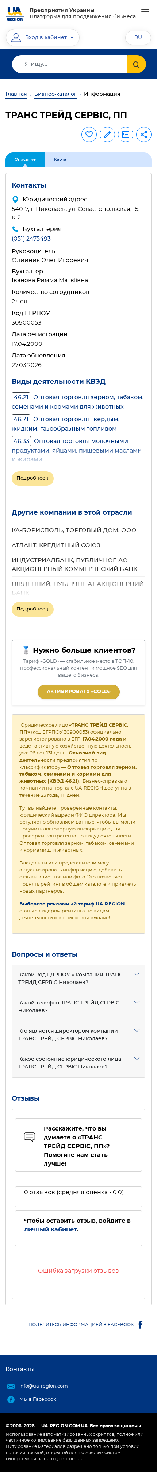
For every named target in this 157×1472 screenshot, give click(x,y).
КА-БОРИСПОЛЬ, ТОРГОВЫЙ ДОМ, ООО (74, 530)
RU (138, 37)
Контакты (20, 1369)
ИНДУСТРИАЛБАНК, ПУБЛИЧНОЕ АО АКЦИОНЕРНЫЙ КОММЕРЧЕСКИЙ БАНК (74, 564)
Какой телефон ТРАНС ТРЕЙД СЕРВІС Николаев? (68, 1006)
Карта (60, 160)
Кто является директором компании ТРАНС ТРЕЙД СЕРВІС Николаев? (68, 1035)
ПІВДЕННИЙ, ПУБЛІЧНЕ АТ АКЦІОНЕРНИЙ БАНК (78, 588)
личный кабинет (50, 1230)
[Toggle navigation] (145, 12)
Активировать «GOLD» (79, 691)
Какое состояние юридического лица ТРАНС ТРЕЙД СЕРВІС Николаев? (69, 1063)
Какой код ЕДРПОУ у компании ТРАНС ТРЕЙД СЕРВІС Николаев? (70, 978)
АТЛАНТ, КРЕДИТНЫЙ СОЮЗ (56, 545)
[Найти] (136, 64)
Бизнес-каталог (55, 94)
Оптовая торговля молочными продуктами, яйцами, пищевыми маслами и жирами (77, 450)
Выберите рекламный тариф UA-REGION (72, 904)
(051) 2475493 (31, 239)
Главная (16, 94)
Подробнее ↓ (32, 478)
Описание (25, 160)
